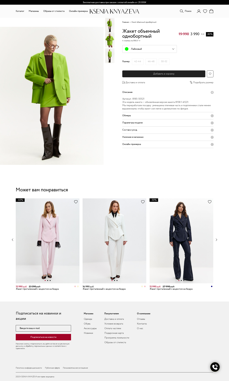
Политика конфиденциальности (29, 368)
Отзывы (141, 319)
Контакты (142, 324)
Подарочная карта (114, 333)
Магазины (34, 11)
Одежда (88, 319)
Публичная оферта (52, 368)
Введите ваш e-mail (30, 328)
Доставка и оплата (135, 82)
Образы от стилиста (53, 11)
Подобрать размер (203, 82)
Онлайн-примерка (78, 11)
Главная (125, 22)
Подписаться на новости (43, 337)
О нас (140, 328)
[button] (45, 280)
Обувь (87, 324)
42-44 (137, 61)
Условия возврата (113, 324)
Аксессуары (90, 328)
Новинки (88, 333)
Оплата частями (112, 328)
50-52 (164, 61)
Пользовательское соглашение (75, 368)
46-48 (151, 61)
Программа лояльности (116, 338)
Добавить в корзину (163, 74)
